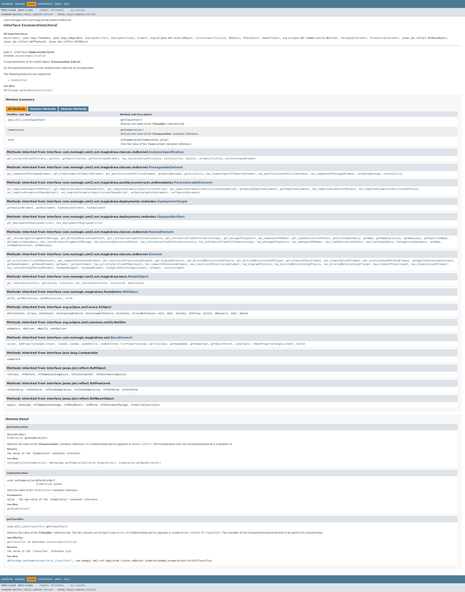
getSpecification (74, 158)
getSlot (54, 158)
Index (58, 4)
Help (66, 4)
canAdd (62, 343)
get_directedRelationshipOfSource (210, 260)
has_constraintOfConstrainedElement (215, 264)
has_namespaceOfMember (307, 241)
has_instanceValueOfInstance (141, 158)
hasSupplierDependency (412, 241)
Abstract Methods (73, 108)
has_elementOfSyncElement (390, 264)
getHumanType (199, 343)
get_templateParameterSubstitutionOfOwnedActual (203, 189)
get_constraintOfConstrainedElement (127, 260)
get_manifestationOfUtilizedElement (130, 173)
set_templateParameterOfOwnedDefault (32, 192)
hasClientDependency (380, 241)
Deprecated (45, 4)
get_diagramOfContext (169, 260)
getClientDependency (346, 238)
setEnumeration (131, 139)
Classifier (36, 119)
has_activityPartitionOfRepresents (118, 264)
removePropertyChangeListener (273, 343)
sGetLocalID (136, 283)
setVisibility (392, 173)
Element (142, 37)
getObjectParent (221, 343)
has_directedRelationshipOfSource (297, 264)
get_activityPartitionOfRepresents (31, 260)
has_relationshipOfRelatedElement (30, 267)
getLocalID (49, 283)
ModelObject (251, 37)
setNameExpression (19, 245)
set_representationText (91, 283)
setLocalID (117, 283)
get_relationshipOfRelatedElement (386, 260)
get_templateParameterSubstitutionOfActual (137, 189)
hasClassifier (173, 158)
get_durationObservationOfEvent (82, 238)
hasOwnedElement (92, 267)
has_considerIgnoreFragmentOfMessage (66, 241)
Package (20, 4)
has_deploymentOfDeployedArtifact (79, 222)
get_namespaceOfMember (273, 238)
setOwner (155, 267)
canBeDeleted (109, 343)
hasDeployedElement (71, 207)
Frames (44, 10)
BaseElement (12, 37)
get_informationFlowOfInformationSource (135, 238)
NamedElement (271, 37)
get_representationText (23, 283)
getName (368, 238)
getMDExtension (27, 298)
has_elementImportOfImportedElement (231, 173)
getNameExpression (388, 238)
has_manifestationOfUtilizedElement (283, 173)
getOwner (62, 264)
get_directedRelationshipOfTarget (260, 260)
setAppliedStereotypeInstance (126, 267)
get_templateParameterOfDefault (29, 189)
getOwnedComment (18, 264)
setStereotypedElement (240, 158)
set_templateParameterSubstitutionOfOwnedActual (94, 192)
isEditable (242, 343)
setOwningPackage (369, 173)
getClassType (158, 343)
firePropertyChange (133, 343)
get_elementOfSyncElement (303, 260)
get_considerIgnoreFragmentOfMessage (32, 238)
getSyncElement (81, 264)
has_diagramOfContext (257, 264)
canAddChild (89, 343)
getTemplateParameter (294, 189)
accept (11, 343)
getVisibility (193, 173)
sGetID (300, 343)
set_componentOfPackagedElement (332, 173)
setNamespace (43, 245)
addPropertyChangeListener (37, 343)
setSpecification (210, 158)
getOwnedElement (43, 264)
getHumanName (178, 343)
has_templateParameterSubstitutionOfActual (388, 189)
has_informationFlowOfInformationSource (168, 241)
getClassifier (130, 119)
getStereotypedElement (103, 158)
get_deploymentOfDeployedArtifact (30, 222)
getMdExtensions (51, 298)
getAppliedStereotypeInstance (433, 260)
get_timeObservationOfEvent (311, 238)
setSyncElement (174, 267)
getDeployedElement (20, 207)
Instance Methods (43, 108)
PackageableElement (354, 37)
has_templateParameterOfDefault (334, 189)
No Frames (57, 10)
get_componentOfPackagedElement (29, 173)
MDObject (234, 37)
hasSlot (191, 158)
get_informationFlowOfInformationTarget (193, 238)
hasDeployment (96, 207)
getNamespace (412, 238)
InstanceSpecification (210, 37)
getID (10, 298)
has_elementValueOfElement (429, 264)
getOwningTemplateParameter (258, 189)
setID (68, 298)
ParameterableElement (384, 37)
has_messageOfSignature (273, 241)
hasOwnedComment (67, 267)
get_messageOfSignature (240, 238)
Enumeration (16, 129)
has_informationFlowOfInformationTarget (226, 241)
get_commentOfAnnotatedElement (79, 260)
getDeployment (45, 207)
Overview (7, 4)
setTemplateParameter (185, 192)
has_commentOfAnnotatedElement (166, 264)
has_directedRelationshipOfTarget (347, 264)
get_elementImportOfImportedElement (78, 173)
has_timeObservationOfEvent (344, 241)
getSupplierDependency (22, 241)
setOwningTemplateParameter (149, 192)
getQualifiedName (435, 238)
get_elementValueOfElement (342, 260)
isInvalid (65, 283)
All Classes (77, 10)
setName (435, 241)
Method (48, 14)
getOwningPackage (169, 173)
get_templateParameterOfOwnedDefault (79, 189)
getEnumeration (131, 129)
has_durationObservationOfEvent (116, 241)
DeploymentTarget (122, 37)
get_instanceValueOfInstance (26, 158)
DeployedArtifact (96, 37)
